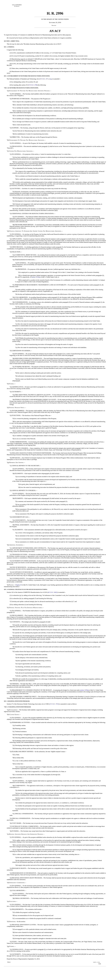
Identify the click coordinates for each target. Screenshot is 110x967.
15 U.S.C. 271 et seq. (46, 79)
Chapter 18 (18, 585)
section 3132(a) (35, 277)
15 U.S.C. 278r (32, 85)
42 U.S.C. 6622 (52, 592)
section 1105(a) (84, 690)
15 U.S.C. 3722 (54, 704)
